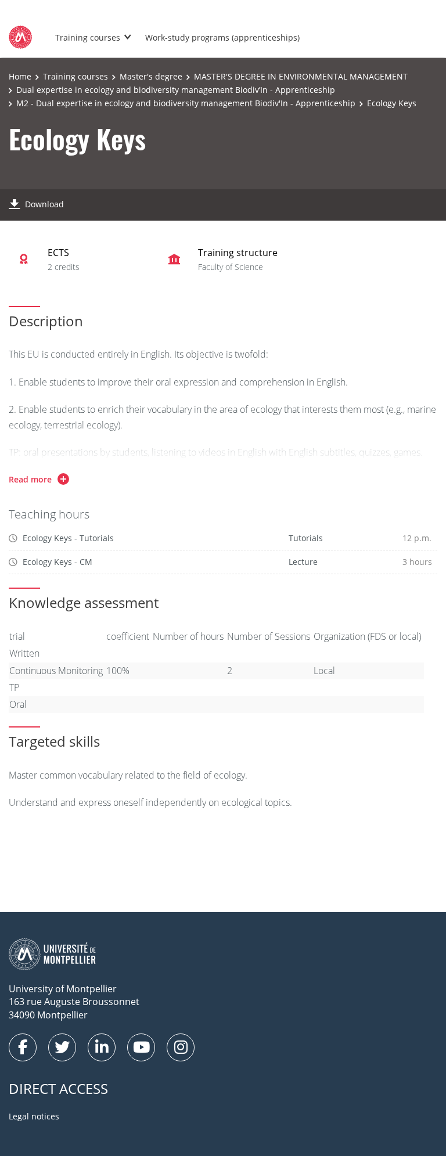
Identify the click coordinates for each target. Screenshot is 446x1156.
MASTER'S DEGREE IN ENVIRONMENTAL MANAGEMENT (301, 76)
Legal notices (34, 1116)
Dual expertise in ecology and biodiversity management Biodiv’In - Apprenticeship (175, 89)
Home (20, 76)
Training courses (87, 37)
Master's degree (151, 76)
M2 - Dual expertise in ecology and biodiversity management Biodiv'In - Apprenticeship (185, 103)
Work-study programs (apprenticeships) (222, 37)
